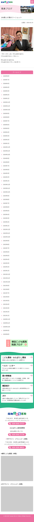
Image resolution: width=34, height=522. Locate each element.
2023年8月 (6, 199)
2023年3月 (6, 218)
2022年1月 (6, 270)
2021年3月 (6, 308)
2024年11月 (6, 151)
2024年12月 (6, 147)
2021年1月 (6, 315)
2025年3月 (6, 136)
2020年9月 (6, 330)
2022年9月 (6, 240)
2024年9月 (6, 158)
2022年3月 (6, 263)
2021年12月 (6, 274)
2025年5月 (6, 128)
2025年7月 (6, 121)
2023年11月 (6, 188)
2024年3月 (6, 173)
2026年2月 (6, 94)
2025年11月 (6, 106)
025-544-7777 (18, 423)
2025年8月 (6, 117)
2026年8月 (6, 76)
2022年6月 (6, 252)
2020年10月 (6, 326)
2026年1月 (6, 98)
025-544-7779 (18, 434)
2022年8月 (6, 244)
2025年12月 (6, 102)
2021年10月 (6, 282)
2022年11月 (6, 233)
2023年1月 (6, 225)
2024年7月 (6, 166)
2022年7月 (6, 248)
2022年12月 (6, 229)
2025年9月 (6, 113)
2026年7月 (6, 79)
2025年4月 (6, 132)
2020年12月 (6, 319)
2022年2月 (6, 267)
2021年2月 (6, 311)
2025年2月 (6, 139)
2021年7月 (6, 293)
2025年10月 (6, 109)
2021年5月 (6, 300)
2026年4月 (6, 87)
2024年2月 (6, 177)
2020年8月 (6, 334)
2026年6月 (6, 83)
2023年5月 (6, 210)
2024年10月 (6, 154)
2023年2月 (6, 222)
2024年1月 (6, 181)
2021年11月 (6, 278)
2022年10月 (6, 237)
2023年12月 (6, 184)
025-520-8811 (18, 447)
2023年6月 (6, 207)
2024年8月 (6, 162)
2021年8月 (6, 289)
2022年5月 (6, 255)
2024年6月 (6, 169)
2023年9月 (6, 195)
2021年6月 (6, 297)
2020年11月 (6, 323)
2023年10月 (6, 192)
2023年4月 (6, 214)
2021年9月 (6, 285)
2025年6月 (6, 124)
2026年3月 (6, 91)
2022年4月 (6, 259)
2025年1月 (6, 143)
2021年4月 (6, 304)
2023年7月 (6, 203)
